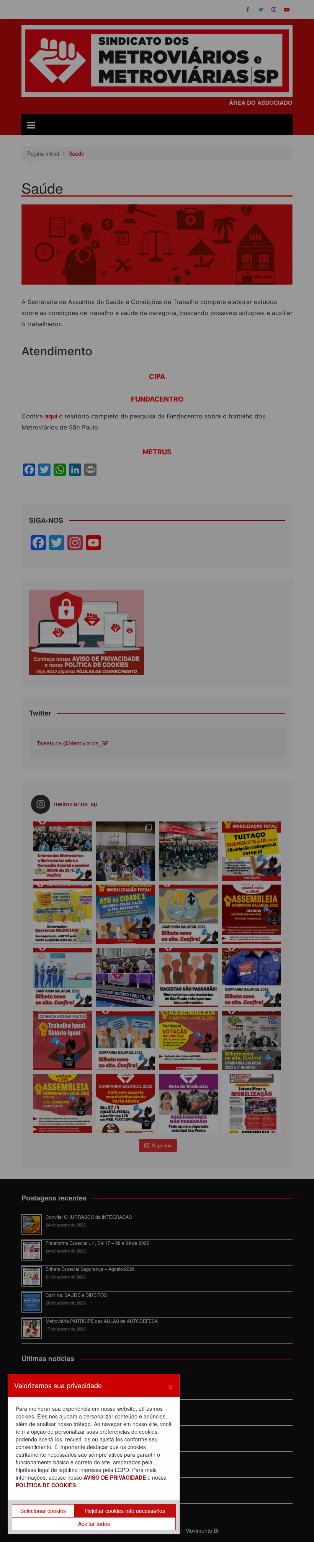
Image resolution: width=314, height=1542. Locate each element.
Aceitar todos (94, 1523)
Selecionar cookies (43, 1510)
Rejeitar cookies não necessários (125, 1510)
